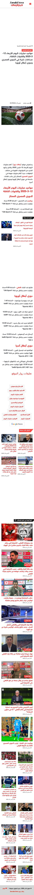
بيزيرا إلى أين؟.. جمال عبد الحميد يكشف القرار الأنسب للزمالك (9, 839)
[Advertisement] (17, 26)
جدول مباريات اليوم (16, 407)
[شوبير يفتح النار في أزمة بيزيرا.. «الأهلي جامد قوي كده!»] (25, 850)
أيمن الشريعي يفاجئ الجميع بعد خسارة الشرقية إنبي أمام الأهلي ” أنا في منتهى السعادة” (18, 709)
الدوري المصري (27, 177)
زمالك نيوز (17, 165)
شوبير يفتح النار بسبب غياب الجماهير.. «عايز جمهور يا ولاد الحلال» (26, 877)
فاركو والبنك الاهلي (9, 415)
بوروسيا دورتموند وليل (16, 399)
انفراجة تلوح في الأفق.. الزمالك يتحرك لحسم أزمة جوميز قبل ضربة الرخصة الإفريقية (23, 225)
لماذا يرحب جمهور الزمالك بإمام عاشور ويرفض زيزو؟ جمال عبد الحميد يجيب (25, 836)
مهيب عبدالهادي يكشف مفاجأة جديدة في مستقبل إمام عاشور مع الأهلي (25, 788)
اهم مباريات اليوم (16, 395)
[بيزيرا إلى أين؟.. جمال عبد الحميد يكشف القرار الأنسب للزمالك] (8, 829)
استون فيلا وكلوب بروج (16, 390)
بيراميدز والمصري (16, 403)
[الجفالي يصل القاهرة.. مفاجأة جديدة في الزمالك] (8, 807)
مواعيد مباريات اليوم (9, 419)
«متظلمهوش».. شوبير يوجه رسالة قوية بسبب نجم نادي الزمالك (10, 877)
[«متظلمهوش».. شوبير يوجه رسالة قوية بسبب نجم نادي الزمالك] (8, 870)
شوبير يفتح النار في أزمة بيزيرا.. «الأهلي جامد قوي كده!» (26, 858)
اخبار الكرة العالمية (21, 46)
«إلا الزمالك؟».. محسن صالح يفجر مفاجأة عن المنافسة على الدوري (10, 858)
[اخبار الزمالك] (17, 3)
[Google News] (17, 424)
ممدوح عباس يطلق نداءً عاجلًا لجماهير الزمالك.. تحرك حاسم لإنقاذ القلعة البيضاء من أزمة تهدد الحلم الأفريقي (25, 447)
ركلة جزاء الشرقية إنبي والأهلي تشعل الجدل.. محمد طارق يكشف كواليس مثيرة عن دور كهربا (17, 627)
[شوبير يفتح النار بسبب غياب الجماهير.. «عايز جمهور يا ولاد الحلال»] (25, 870)
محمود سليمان (26, 103)
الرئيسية (29, 46)
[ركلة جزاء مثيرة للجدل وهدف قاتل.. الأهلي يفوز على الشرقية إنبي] (8, 756)
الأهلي (19, 288)
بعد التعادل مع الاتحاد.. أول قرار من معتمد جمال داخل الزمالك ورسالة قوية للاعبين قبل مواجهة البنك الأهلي (9, 793)
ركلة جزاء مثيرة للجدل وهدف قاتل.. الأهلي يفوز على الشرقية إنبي (9, 763)
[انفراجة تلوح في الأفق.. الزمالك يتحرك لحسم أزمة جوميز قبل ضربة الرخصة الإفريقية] (6, 224)
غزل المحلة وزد (24, 415)
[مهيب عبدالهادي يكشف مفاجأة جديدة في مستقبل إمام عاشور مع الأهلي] (25, 780)
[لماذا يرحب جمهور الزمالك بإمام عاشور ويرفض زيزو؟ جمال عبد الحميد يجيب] (25, 828)
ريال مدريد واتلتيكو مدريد (16, 411)
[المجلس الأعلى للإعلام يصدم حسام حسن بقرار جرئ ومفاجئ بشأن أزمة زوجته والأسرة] (25, 807)
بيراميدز (30, 201)
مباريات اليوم (25, 419)
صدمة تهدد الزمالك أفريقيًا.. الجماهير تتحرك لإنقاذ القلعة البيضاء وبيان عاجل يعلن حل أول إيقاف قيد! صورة (9, 470)
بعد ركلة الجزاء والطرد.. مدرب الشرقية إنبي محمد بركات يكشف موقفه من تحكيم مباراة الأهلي (18, 571)
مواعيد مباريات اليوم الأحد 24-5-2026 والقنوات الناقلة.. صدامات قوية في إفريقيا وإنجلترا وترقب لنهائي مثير (9, 447)
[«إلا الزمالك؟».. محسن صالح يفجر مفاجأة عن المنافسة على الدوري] (8, 850)
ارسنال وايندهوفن (16, 386)
